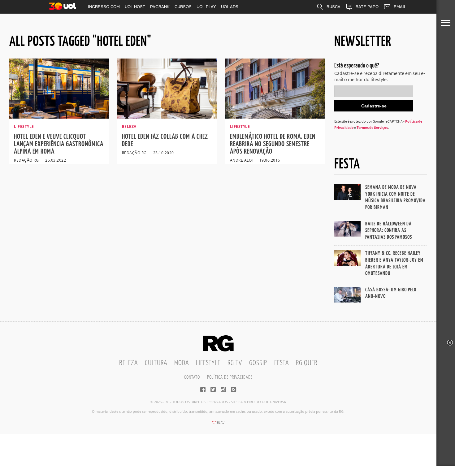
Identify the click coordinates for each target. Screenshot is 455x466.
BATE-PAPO (367, 6)
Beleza (128, 363)
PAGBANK (160, 6)
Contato (192, 377)
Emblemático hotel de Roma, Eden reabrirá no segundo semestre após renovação (272, 144)
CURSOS (183, 6)
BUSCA (333, 6)
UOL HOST (135, 6)
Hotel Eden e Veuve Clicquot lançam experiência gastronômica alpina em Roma (58, 144)
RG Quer (306, 363)
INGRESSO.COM (104, 6)
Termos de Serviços (372, 127)
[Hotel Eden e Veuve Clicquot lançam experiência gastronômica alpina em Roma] (59, 117)
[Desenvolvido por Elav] (218, 424)
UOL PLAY (206, 6)
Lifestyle (208, 363)
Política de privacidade (230, 377)
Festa (281, 363)
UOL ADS (229, 6)
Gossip (258, 363)
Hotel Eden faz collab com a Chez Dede (165, 140)
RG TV (235, 363)
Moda (181, 363)
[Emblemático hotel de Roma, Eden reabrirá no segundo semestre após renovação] (275, 117)
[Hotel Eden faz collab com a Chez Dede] (167, 117)
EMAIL (400, 6)
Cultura (156, 363)
